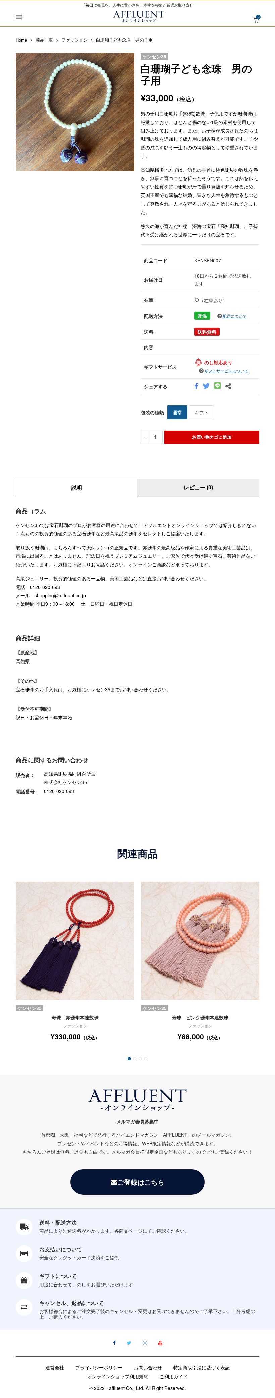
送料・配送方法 (58, 1222)
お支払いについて (60, 1249)
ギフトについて (58, 1276)
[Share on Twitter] (206, 386)
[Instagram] (145, 1343)
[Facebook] (114, 1343)
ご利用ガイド (174, 1376)
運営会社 (54, 1367)
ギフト (202, 412)
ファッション (74, 39)
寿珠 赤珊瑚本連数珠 (75, 1017)
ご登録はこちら (140, 1182)
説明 (76, 488)
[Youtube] (160, 1343)
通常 (177, 412)
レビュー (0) (198, 487)
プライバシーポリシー (98, 1367)
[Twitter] (129, 1343)
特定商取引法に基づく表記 (201, 1367)
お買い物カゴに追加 (211, 437)
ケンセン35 (154, 56)
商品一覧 (44, 39)
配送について (235, 316)
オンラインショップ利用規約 (117, 1376)
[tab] (77, 488)
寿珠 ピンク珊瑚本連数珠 (200, 1017)
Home (21, 39)
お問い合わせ (148, 1367)
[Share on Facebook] (196, 386)
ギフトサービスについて (226, 370)
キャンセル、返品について (71, 1303)
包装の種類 (152, 412)
